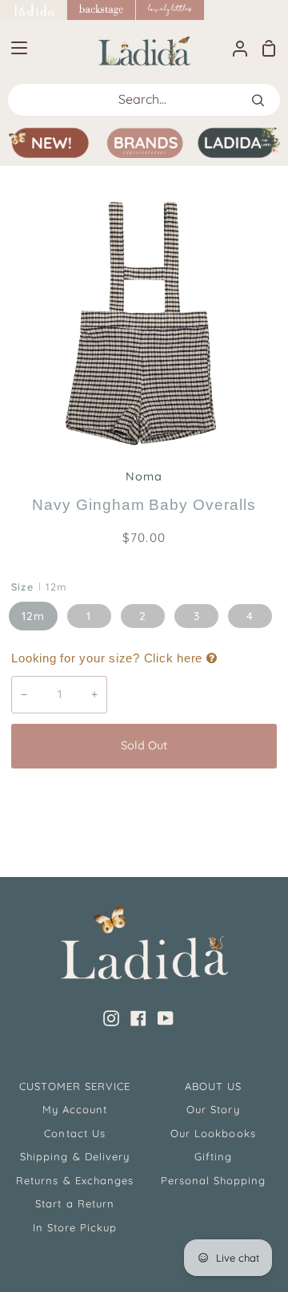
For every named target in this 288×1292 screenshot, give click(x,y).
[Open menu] (14, 48)
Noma (144, 476)
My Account (74, 1109)
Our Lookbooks (213, 1133)
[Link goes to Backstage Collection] (101, 10)
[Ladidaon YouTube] (166, 1018)
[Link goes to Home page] (33, 10)
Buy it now (144, 799)
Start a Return (74, 1203)
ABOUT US (213, 1086)
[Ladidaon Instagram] (111, 1018)
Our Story (212, 1109)
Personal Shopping (213, 1180)
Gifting (213, 1156)
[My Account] (233, 48)
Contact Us (74, 1133)
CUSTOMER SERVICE (75, 1086)
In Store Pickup (75, 1227)
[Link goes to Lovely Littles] (170, 10)
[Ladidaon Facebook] (138, 1018)
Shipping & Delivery (75, 1156)
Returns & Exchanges (75, 1180)
